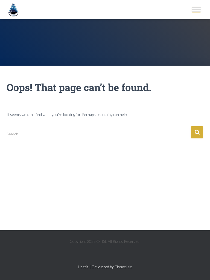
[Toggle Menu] (196, 9)
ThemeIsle (123, 266)
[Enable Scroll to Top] (199, 269)
